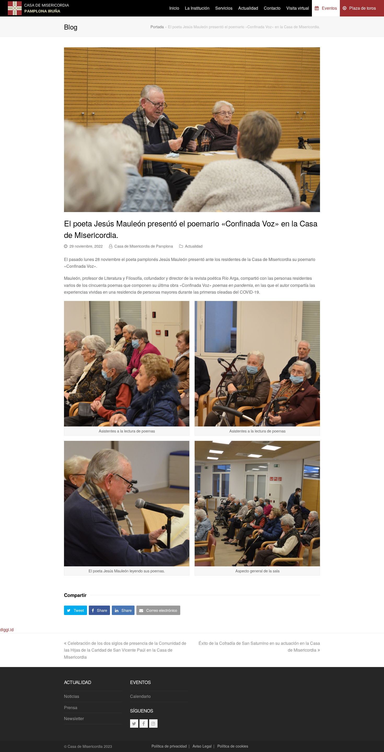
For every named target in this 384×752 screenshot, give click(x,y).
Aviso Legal (202, 746)
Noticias (71, 696)
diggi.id (7, 629)
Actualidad (193, 246)
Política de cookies (232, 746)
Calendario (140, 696)
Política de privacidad (169, 746)
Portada (157, 26)
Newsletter (74, 718)
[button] (75, 610)
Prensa (70, 707)
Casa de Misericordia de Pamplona (143, 246)
